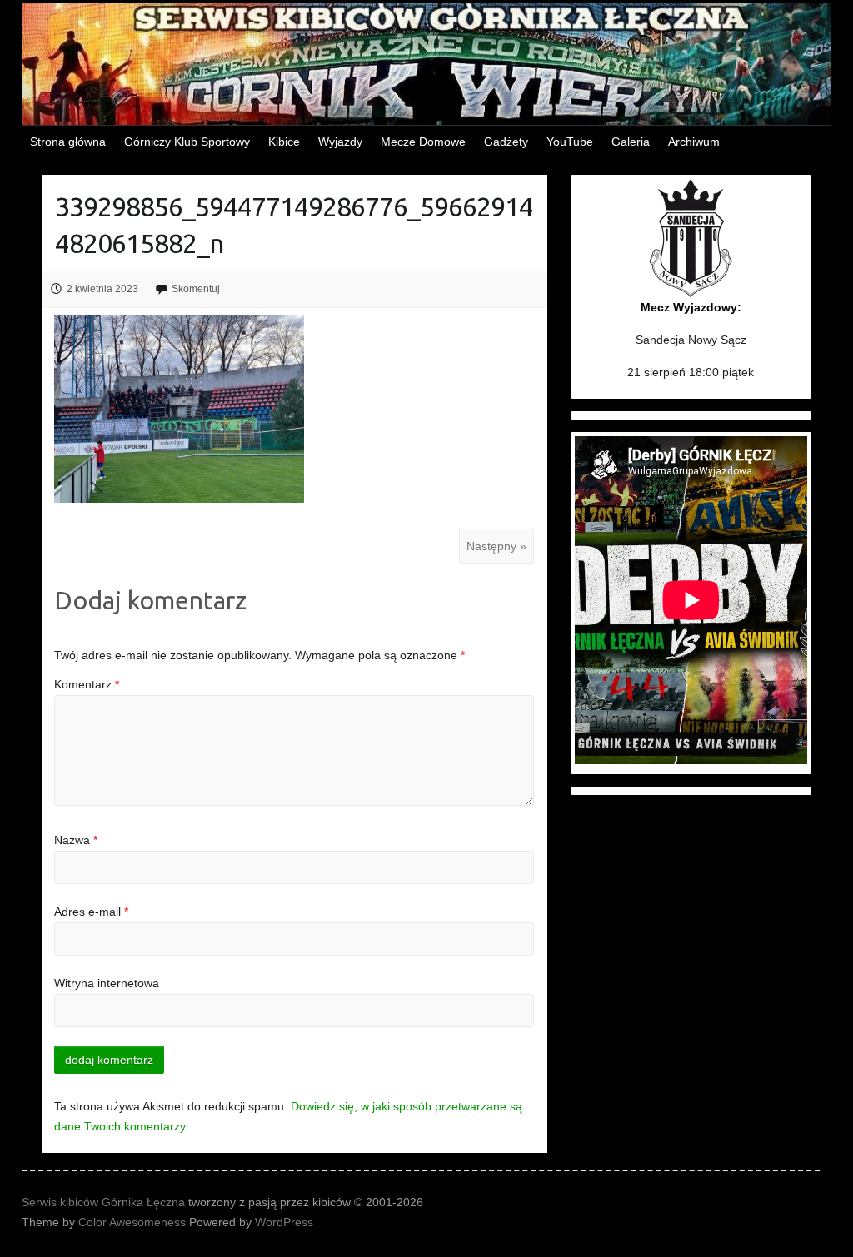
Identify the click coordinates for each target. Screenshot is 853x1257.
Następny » (496, 546)
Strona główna (68, 141)
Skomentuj (196, 289)
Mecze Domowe (423, 141)
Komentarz (86, 684)
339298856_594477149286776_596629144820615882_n (294, 225)
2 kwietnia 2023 (102, 289)
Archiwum (694, 141)
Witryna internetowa (106, 983)
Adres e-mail (91, 911)
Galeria (630, 141)
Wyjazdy (340, 141)
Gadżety (506, 141)
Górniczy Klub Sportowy (187, 141)
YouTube (569, 141)
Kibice (284, 141)
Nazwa (75, 840)
